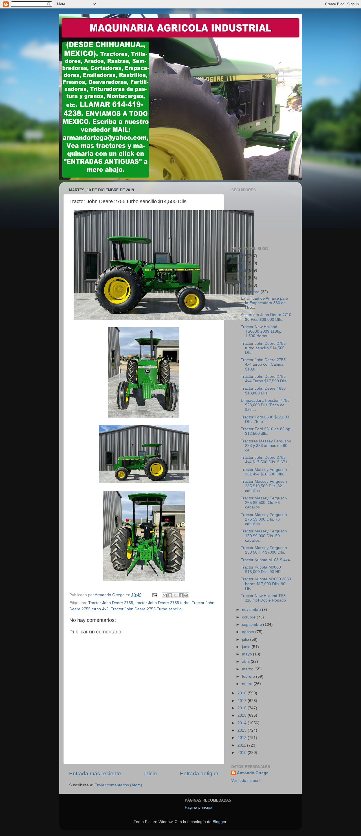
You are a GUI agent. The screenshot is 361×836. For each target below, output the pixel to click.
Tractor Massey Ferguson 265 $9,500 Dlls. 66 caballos (264, 502)
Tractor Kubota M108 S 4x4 (265, 560)
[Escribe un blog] (170, 595)
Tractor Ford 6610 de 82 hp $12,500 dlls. (265, 431)
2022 (242, 263)
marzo (248, 669)
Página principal (199, 807)
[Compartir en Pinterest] (186, 595)
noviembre (252, 609)
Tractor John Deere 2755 (110, 603)
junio (247, 647)
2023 (242, 256)
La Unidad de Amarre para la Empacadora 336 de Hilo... (264, 303)
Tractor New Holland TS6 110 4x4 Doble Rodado (263, 598)
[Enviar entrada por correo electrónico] (154, 595)
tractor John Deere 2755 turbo (162, 603)
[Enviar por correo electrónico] (165, 595)
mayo (247, 654)
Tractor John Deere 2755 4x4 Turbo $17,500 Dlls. (264, 378)
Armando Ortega (252, 773)
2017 (242, 701)
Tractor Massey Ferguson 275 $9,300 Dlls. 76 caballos (264, 519)
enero (248, 684)
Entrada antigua (199, 773)
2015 (242, 715)
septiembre (252, 624)
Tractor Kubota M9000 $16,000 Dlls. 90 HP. (261, 569)
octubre (249, 617)
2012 (242, 738)
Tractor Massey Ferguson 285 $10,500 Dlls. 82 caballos (264, 486)
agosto (248, 632)
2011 (242, 745)
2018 (242, 693)
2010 (242, 753)
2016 (242, 708)
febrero (249, 676)
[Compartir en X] (175, 595)
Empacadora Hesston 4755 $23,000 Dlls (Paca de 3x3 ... (265, 405)
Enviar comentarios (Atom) (118, 785)
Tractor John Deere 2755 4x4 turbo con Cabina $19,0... (263, 364)
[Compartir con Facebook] (181, 595)
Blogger (219, 822)
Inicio (150, 773)
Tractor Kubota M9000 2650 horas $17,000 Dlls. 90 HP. (266, 583)
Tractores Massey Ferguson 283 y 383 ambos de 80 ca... (266, 445)
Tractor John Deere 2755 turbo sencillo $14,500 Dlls (263, 348)
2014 (242, 723)
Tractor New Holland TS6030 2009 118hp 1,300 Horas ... (261, 331)
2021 (242, 270)
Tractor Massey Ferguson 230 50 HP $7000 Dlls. (264, 550)
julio (246, 639)
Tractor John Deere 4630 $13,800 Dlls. (263, 390)
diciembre (251, 292)
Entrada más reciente (95, 773)
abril (246, 661)
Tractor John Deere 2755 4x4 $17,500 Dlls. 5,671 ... (266, 459)
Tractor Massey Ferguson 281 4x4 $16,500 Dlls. (264, 472)
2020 (242, 278)
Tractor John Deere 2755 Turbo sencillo (146, 609)
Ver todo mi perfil (246, 780)
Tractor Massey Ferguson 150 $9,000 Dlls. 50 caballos (264, 535)
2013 (242, 730)
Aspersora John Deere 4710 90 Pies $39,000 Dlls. (266, 317)
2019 (242, 285)
